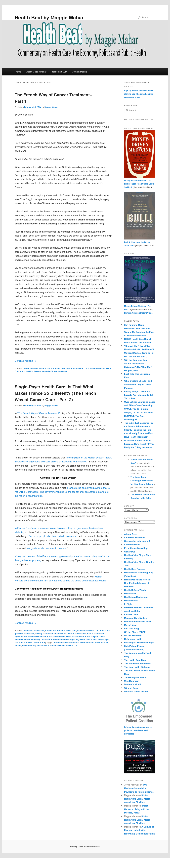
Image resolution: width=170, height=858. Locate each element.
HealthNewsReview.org (136, 596)
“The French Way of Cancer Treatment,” (38, 413)
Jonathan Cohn (132, 611)
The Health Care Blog (135, 660)
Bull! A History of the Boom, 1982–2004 (137, 244)
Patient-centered (61, 639)
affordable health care (34, 630)
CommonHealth (132, 544)
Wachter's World (132, 684)
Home (18, 71)
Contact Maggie (79, 71)
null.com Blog (131, 628)
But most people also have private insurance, (53, 536)
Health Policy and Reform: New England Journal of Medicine (137, 583)
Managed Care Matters (135, 618)
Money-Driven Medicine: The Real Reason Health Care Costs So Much (139, 184)
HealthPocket (131, 600)
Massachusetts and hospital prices (88, 636)
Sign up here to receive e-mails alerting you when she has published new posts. (138, 94)
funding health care (44, 633)
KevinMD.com (131, 614)
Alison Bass (130, 534)
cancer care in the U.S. (76, 368)
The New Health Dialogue (137, 666)
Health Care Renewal (134, 569)
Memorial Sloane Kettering (54, 371)
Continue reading (25, 360)
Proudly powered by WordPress (85, 846)
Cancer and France (54, 630)
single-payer (103, 639)
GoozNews (129, 551)
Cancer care (59, 368)
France (37, 371)
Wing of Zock (131, 688)
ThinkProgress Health (135, 677)
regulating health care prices (83, 639)
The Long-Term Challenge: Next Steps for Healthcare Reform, (142, 480)
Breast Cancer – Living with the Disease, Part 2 (136, 809)
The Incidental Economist (137, 663)
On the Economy (132, 635)
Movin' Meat (130, 624)
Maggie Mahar (51, 107)
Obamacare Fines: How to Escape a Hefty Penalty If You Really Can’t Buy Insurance (139, 444)
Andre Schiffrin (31, 368)
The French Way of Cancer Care (30, 642)
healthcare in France (46, 645)
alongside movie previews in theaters (47, 548)
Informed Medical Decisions (138, 607)
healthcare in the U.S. (67, 645)
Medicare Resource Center (137, 621)
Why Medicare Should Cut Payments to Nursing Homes (139, 788)
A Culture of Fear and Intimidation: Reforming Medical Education (139, 830)
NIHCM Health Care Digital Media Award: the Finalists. (137, 799)
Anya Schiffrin (45, 368)
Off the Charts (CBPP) (135, 632)
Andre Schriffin (87, 642)
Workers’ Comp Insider (136, 691)
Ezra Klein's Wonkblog (136, 548)
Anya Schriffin (101, 642)
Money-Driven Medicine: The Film (137, 308)
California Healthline (134, 537)
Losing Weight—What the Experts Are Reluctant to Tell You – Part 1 (138, 395)
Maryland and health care (36, 636)
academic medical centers (66, 642)
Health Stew (130, 593)
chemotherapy (29, 645)
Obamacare (46, 639)
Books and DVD (59, 71)
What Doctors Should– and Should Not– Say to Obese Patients (138, 384)
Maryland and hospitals (60, 636)
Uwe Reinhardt (131, 680)
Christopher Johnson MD (137, 541)
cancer (18, 645)
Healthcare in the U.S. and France (70, 633)
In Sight (128, 604)
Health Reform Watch (135, 590)
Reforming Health (133, 639)
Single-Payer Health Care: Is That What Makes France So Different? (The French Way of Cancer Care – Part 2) (55, 393)
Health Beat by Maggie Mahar (49, 17)
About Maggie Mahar (36, 71)
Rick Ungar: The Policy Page (139, 642)
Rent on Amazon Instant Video (138, 312)
